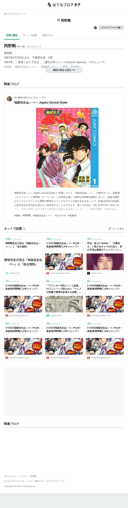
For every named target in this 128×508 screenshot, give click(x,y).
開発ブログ (39, 481)
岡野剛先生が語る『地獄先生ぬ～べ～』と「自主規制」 (23, 245)
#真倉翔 (72, 215)
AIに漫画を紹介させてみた (26, 97)
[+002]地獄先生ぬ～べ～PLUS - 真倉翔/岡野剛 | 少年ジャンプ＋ (23, 329)
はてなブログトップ (55, 481)
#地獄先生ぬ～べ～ (43, 215)
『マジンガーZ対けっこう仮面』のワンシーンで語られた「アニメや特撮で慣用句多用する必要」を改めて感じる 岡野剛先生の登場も (63, 289)
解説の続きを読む (62, 69)
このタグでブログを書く (111, 27)
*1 (103, 62)
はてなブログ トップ (16, 13)
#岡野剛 (26, 215)
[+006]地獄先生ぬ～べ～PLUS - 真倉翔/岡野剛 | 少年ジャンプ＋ (104, 329)
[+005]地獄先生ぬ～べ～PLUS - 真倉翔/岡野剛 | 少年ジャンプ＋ (23, 287)
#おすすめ (60, 215)
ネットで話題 (30, 35)
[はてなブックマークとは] (24, 228)
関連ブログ (48, 35)
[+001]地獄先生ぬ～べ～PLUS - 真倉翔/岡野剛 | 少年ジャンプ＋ (63, 245)
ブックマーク (13, 239)
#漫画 (17, 215)
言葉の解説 (12, 35)
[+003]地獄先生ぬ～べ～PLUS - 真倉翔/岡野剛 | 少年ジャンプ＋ (63, 329)
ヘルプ (29, 481)
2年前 (43, 97)
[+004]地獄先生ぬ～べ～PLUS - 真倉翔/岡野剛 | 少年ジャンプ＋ (104, 287)
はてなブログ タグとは (14, 481)
